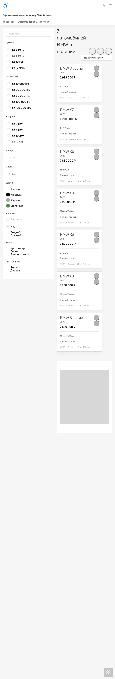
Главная (8, 21)
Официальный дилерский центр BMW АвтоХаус (28, 15)
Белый (15, 189)
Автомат (16, 219)
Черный (16, 194)
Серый (15, 200)
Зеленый (17, 206)
